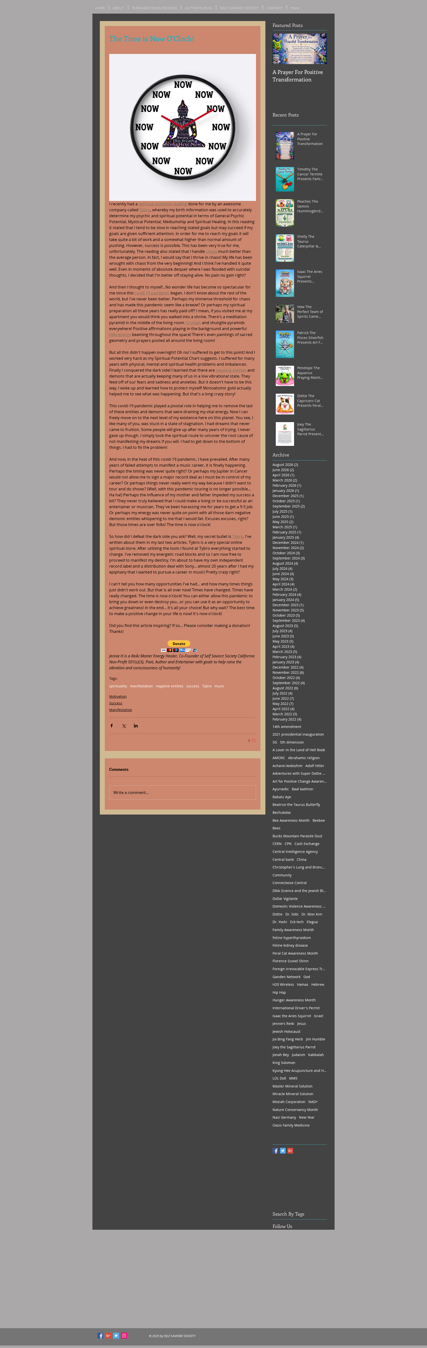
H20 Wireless (283, 984)
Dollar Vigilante (285, 898)
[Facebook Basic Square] (275, 1151)
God (306, 976)
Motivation (118, 696)
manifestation (141, 686)
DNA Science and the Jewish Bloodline (300, 890)
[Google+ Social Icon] (108, 1336)
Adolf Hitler (314, 765)
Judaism (298, 1054)
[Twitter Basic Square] (283, 1151)
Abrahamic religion (304, 757)
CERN (277, 843)
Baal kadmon (302, 789)
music (219, 686)
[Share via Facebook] (111, 725)
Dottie (277, 914)
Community (282, 875)
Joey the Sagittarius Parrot (294, 1047)
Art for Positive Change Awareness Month (300, 781)
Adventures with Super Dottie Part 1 (300, 773)
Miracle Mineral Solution (293, 1093)
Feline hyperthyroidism (292, 937)
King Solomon (284, 1062)
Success (115, 703)
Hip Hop (279, 992)
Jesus (301, 1023)
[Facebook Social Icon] (100, 1336)
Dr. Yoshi (280, 921)
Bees (276, 828)
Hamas (302, 984)
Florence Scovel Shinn (291, 961)
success (192, 686)
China (301, 859)
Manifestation (120, 709)
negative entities (169, 686)
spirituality (118, 686)
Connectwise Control (290, 882)
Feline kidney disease (290, 945)
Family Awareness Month (293, 929)
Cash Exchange (307, 843)
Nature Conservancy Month (295, 1109)
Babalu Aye (282, 796)
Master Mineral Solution (293, 1086)
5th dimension (292, 742)
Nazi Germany (284, 1117)
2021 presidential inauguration (298, 734)
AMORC (279, 757)
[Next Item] (319, 49)
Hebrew (317, 984)
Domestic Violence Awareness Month (300, 906)
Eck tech (297, 921)
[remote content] (182, 646)
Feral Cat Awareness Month (295, 953)
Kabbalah (316, 1054)
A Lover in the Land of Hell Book (299, 749)
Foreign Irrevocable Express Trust (300, 968)
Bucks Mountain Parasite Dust (297, 836)
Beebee (319, 820)
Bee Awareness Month (291, 820)
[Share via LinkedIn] (135, 725)
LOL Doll (279, 1078)
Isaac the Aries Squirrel (292, 1015)
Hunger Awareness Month (294, 1000)
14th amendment (287, 726)
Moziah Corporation (289, 1101)
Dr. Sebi (292, 914)
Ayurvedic (281, 789)
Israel (318, 1015)
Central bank (283, 859)
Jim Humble (315, 1039)
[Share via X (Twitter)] (123, 725)
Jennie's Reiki (283, 1023)
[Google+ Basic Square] (290, 1151)
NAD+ (313, 1101)
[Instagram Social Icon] (124, 1336)
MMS (293, 1078)
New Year (307, 1117)
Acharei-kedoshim (287, 765)
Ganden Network (286, 976)
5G (275, 742)
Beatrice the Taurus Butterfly (296, 804)
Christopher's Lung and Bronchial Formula (300, 867)
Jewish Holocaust (286, 1031)
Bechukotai (282, 812)
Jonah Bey (281, 1054)
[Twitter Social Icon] (116, 1336)
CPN (288, 843)
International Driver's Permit (296, 1008)
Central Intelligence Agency (295, 851)
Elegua (312, 921)
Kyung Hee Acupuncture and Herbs (300, 1070)
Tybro (207, 686)
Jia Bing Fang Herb (288, 1039)
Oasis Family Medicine (291, 1125)
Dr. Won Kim (311, 914)
